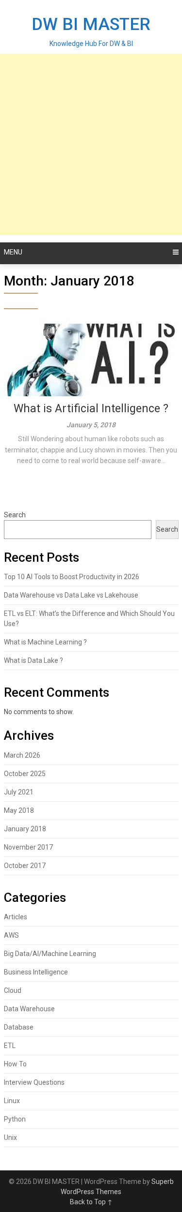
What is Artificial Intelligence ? (91, 408)
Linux (12, 1101)
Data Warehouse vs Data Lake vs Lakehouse (71, 595)
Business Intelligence (36, 972)
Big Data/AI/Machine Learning (50, 954)
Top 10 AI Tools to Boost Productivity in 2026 (71, 577)
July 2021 (18, 792)
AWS (11, 935)
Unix (10, 1137)
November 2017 (28, 847)
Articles (15, 917)
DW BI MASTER (91, 24)
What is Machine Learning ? (45, 642)
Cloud (12, 990)
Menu (13, 252)
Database (18, 1027)
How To (15, 1064)
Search (15, 515)
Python (15, 1119)
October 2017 (25, 865)
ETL (10, 1045)
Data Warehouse (29, 1009)
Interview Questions (34, 1082)
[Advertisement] (91, 144)
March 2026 (22, 755)
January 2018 (25, 829)
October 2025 (25, 774)
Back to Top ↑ (91, 1202)
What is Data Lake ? (33, 660)
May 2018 (19, 810)
